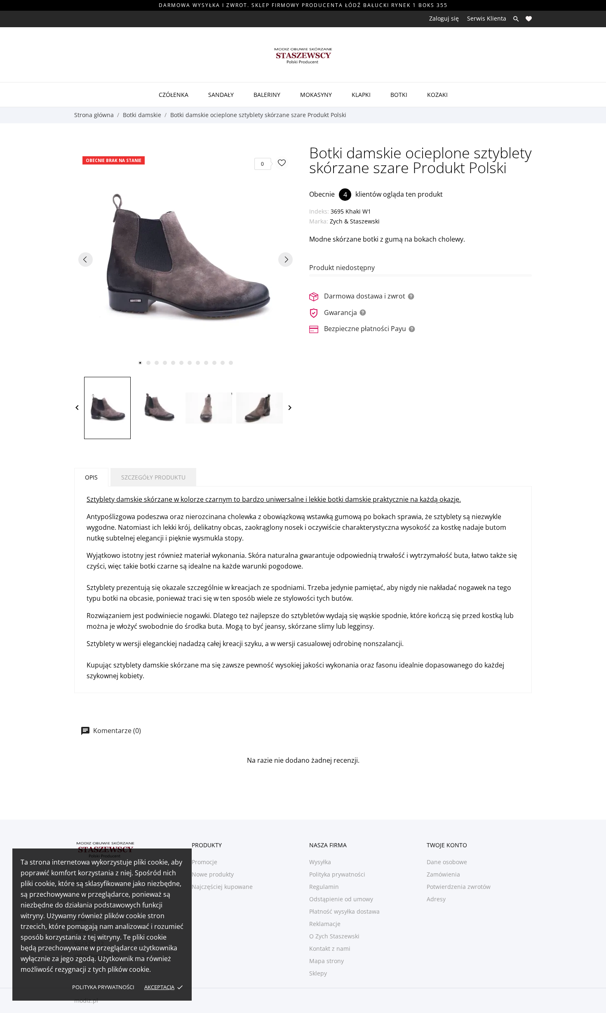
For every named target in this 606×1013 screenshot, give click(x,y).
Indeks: (319, 211)
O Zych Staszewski (334, 936)
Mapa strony (326, 961)
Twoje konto (447, 845)
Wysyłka (320, 862)
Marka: (318, 221)
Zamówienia (443, 874)
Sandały (221, 95)
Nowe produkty (213, 874)
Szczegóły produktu (153, 477)
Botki (398, 95)
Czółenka (173, 95)
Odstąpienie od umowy (341, 899)
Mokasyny (316, 95)
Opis (91, 477)
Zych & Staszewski (355, 221)
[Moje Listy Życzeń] (529, 18)
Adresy (436, 899)
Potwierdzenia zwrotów (459, 887)
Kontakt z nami (329, 948)
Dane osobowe (447, 862)
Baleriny (267, 95)
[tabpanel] (185, 259)
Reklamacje (325, 924)
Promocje (204, 862)
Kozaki (437, 95)
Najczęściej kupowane (222, 887)
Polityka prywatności (103, 987)
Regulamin (324, 887)
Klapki (361, 95)
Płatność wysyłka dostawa (344, 911)
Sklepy (318, 973)
